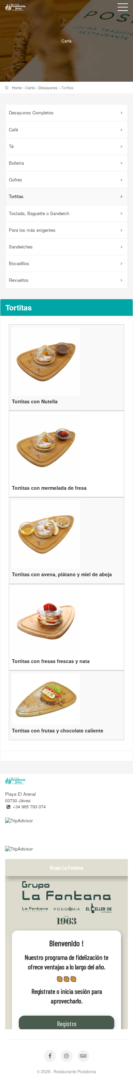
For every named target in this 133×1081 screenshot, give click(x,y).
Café (13, 129)
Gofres (15, 179)
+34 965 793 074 (29, 806)
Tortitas (16, 196)
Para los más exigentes (32, 230)
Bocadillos (19, 263)
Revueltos (19, 280)
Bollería (16, 163)
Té (11, 146)
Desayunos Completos (31, 112)
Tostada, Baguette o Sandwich (39, 213)
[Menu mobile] (123, 8)
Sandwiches (21, 246)
